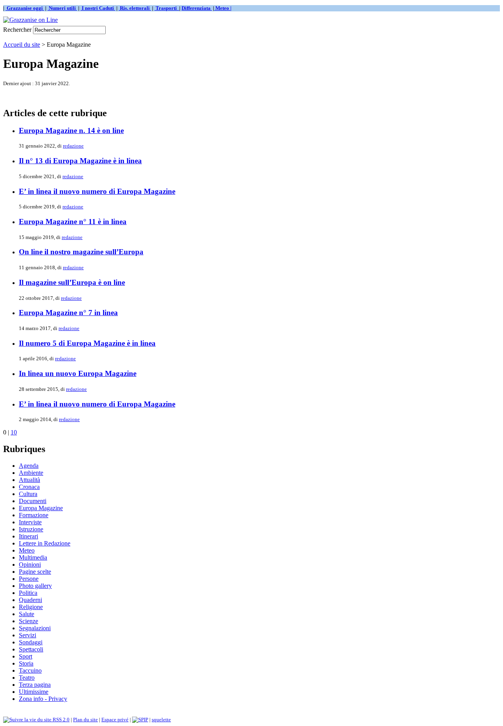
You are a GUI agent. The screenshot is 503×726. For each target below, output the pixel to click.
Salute (26, 614)
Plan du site (85, 719)
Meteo (27, 550)
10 (14, 432)
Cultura (28, 494)
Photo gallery (35, 585)
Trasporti (166, 8)
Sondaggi (30, 642)
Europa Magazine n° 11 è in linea (73, 221)
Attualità (29, 479)
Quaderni (30, 599)
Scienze (28, 621)
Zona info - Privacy (43, 698)
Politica (28, 592)
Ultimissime (33, 691)
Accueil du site (21, 44)
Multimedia (33, 557)
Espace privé (115, 719)
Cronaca (29, 486)
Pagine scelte (35, 571)
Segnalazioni (35, 628)
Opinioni (30, 564)
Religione (31, 607)
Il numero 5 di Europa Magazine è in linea (87, 343)
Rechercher (17, 29)
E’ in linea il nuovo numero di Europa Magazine (97, 191)
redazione (73, 146)
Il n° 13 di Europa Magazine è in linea (80, 161)
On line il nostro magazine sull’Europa (81, 252)
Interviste (30, 522)
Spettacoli (31, 649)
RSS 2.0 (60, 719)
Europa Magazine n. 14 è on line (71, 130)
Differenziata (197, 8)
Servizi (27, 635)
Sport (25, 656)
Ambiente (31, 472)
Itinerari (28, 536)
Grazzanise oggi (25, 8)
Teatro (27, 677)
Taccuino (30, 670)
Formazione (33, 515)
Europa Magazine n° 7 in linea (68, 312)
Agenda (29, 465)
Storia (26, 663)
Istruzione (31, 529)
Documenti (32, 501)
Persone (29, 578)
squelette (161, 719)
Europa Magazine (41, 508)
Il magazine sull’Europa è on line (72, 282)
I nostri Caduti (98, 8)
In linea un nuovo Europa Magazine (77, 373)
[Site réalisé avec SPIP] (140, 719)
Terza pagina (35, 684)
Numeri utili (62, 8)
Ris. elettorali (135, 8)
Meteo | (222, 8)
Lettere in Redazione (44, 543)
